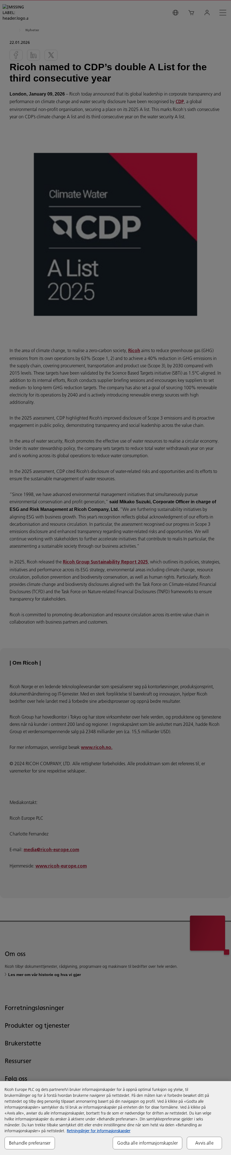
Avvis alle (204, 1143)
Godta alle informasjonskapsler (147, 1143)
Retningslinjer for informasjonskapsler (98, 1130)
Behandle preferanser (29, 1143)
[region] (115, 1118)
